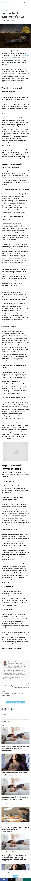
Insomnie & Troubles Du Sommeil (14, 7)
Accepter (16, 876)
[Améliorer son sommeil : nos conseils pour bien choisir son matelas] (15, 762)
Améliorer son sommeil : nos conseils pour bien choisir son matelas (15, 774)
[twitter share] (5, 709)
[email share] (8, 709)
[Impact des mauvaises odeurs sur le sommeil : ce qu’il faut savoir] (15, 786)
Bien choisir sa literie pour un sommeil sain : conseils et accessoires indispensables (15, 748)
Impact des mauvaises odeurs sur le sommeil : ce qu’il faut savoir (15, 798)
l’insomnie (25, 55)
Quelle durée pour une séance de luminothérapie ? (15, 828)
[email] (19, 879)
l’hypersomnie (8, 58)
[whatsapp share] (11, 709)
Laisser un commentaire (15, 702)
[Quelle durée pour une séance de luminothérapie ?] (15, 814)
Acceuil (3, 7)
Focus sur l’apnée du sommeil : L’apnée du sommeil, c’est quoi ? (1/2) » (17, 687)
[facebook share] (2, 709)
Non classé (5, 10)
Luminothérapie (5, 824)
